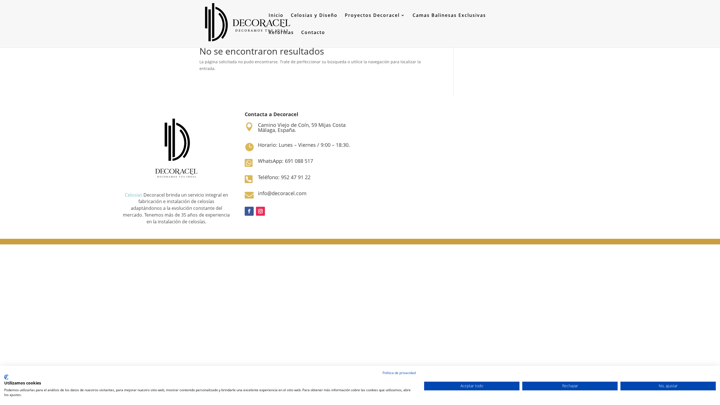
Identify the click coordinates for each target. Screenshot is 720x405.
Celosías (133, 195)
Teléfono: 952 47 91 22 (284, 177)
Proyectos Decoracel (372, 15)
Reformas (281, 32)
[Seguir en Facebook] (249, 211)
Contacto (313, 32)
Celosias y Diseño (314, 15)
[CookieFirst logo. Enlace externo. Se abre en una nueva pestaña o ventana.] (6, 377)
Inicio (276, 15)
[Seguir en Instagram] (260, 211)
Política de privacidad (399, 372)
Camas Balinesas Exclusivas (449, 15)
